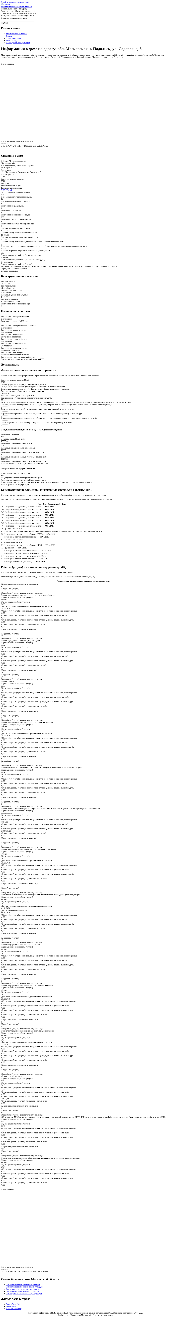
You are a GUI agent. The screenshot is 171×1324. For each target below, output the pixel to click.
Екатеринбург (12, 1306)
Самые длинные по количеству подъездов (24, 1293)
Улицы (9, 36)
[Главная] (5, 4)
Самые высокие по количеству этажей (22, 1289)
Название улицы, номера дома (14, 18)
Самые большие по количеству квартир (23, 1284)
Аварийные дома (13, 38)
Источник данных (107, 1315)
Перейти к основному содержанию (16, 2)
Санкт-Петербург (13, 1304)
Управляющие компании (16, 34)
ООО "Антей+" (7, 190)
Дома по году (12, 40)
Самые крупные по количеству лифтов (22, 1291)
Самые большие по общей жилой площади (24, 1287)
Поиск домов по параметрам (18, 43)
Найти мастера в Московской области (17, 141)
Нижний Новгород (14, 1309)
